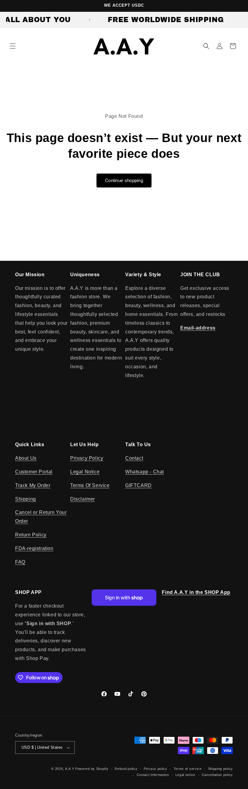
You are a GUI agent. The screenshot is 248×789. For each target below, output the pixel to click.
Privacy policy (155, 769)
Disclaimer (82, 499)
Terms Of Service (90, 485)
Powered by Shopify (92, 769)
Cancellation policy (217, 775)
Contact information (153, 775)
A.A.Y (70, 769)
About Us (26, 458)
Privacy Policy (86, 458)
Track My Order (32, 485)
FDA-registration (34, 548)
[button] (12, 46)
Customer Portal (34, 471)
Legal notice (185, 775)
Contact (134, 458)
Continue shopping (124, 180)
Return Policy (31, 534)
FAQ (20, 562)
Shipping (25, 499)
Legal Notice (85, 471)
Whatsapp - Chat (144, 471)
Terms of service (188, 769)
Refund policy (126, 769)
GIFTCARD (138, 485)
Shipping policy (220, 769)
